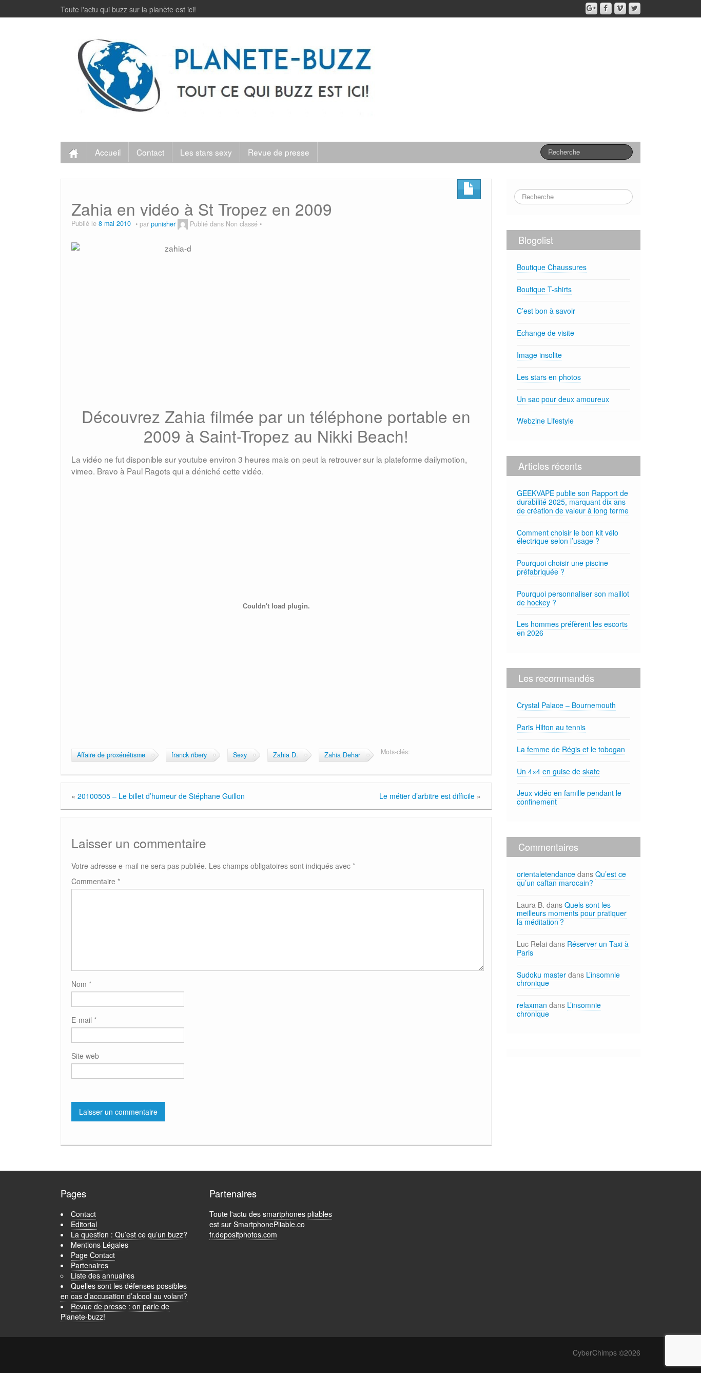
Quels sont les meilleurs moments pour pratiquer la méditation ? (572, 913)
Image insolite (539, 355)
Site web (85, 1056)
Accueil (108, 152)
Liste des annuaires (102, 1275)
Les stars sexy (206, 152)
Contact (150, 152)
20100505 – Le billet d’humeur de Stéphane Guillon (161, 796)
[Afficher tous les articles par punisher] (183, 223)
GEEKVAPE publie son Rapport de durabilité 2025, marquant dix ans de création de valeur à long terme (573, 502)
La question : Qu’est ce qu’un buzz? (129, 1234)
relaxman (532, 1005)
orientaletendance (546, 874)
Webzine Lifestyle (545, 420)
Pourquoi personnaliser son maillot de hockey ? (573, 597)
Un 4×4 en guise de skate (558, 771)
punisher (163, 223)
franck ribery (189, 754)
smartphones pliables (297, 1214)
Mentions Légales (99, 1244)
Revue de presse (278, 152)
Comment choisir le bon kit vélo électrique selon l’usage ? (567, 536)
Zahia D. (285, 754)
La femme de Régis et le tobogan (571, 749)
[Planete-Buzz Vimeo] (620, 8)
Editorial (84, 1224)
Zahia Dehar (342, 754)
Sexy (240, 754)
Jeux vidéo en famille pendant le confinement (569, 797)
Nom (81, 984)
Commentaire (95, 881)
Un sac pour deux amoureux (563, 399)
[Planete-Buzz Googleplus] (591, 8)
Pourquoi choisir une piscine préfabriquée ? (562, 567)
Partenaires (89, 1265)
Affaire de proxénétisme (111, 754)
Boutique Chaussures (552, 267)
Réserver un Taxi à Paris (573, 948)
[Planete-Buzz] (227, 77)
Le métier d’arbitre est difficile (427, 796)
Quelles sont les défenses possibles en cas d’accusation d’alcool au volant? (124, 1291)
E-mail (83, 1020)
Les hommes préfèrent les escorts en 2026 (572, 628)
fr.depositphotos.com (243, 1234)
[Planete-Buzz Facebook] (606, 8)
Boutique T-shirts (544, 289)
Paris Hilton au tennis (551, 727)
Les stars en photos (549, 377)
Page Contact (93, 1255)
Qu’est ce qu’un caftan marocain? (571, 878)
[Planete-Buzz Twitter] (634, 8)
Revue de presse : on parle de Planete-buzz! (115, 1311)
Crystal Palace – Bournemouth (566, 705)
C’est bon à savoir (546, 311)
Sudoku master (541, 974)
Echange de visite (545, 333)
